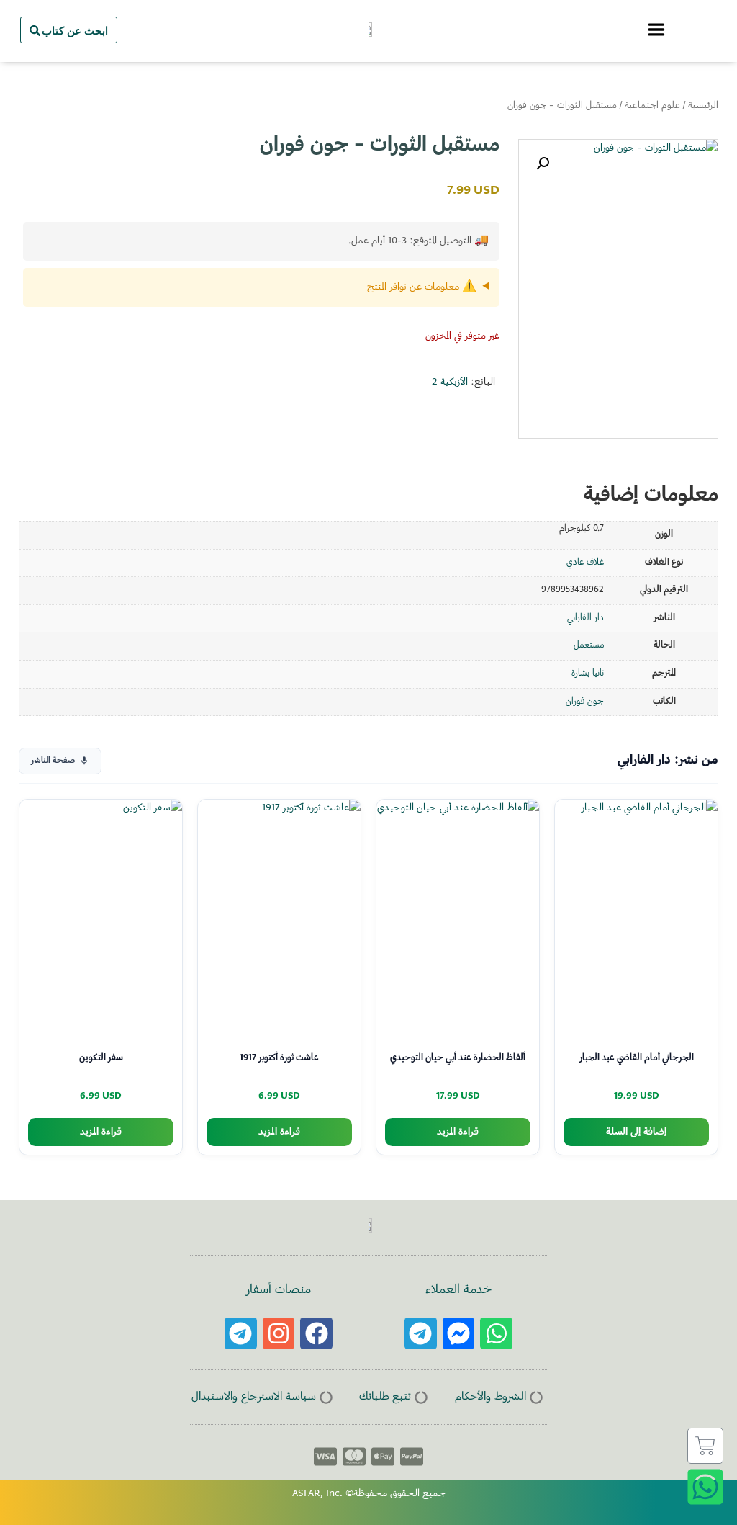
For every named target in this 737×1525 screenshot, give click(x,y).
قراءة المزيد (458, 1132)
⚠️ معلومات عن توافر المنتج (421, 287)
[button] (543, 163)
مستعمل (589, 645)
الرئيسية (703, 106)
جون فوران (585, 702)
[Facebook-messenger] (459, 1334)
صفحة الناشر (53, 761)
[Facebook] (316, 1334)
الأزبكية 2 (450, 382)
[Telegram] (420, 1334)
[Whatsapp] (496, 1334)
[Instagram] (279, 1334)
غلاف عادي (585, 563)
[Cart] (705, 1446)
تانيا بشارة (587, 673)
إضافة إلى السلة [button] (636, 1132)
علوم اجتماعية (652, 106)
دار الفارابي (585, 618)
